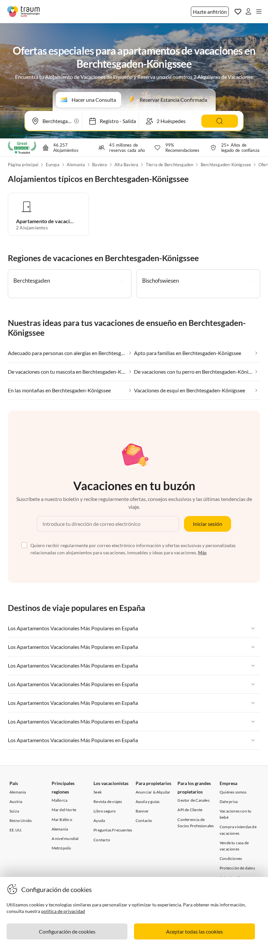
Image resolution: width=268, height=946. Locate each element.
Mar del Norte (64, 809)
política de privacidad (63, 911)
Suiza (14, 811)
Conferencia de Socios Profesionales (195, 822)
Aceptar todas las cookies (194, 931)
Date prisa (229, 801)
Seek (97, 792)
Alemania (76, 164)
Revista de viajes (107, 801)
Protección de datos (237, 868)
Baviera (99, 164)
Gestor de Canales (193, 800)
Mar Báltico (62, 819)
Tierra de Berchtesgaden (169, 164)
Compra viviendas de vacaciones (238, 829)
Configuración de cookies (67, 931)
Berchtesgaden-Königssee (226, 164)
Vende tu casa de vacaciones (234, 845)
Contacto (101, 839)
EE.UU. (15, 830)
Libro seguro (104, 811)
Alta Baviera (126, 164)
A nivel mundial (65, 838)
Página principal (23, 164)
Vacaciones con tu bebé (235, 814)
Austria (15, 801)
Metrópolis (61, 848)
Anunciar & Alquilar (153, 792)
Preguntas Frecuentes (112, 830)
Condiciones (231, 858)
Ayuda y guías (148, 801)
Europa (52, 164)
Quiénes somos (233, 792)
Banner (142, 811)
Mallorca (60, 800)
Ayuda (99, 820)
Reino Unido (20, 820)
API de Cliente (189, 809)
